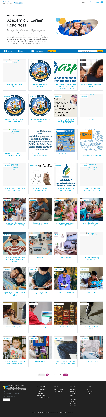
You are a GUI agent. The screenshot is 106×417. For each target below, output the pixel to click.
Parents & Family (41, 389)
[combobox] (84, 2)
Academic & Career (58, 389)
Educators (39, 391)
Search (100, 51)
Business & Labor (41, 395)
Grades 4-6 (72, 395)
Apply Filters (51, 51)
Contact (88, 393)
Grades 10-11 (73, 399)
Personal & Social (58, 391)
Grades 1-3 (72, 393)
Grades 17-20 (73, 406)
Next (65, 374)
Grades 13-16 (73, 403)
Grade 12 (72, 401)
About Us (89, 389)
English (83, 2)
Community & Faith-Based (43, 397)
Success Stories (90, 391)
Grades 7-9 (72, 397)
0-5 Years (72, 389)
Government (40, 393)
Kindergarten (73, 391)
